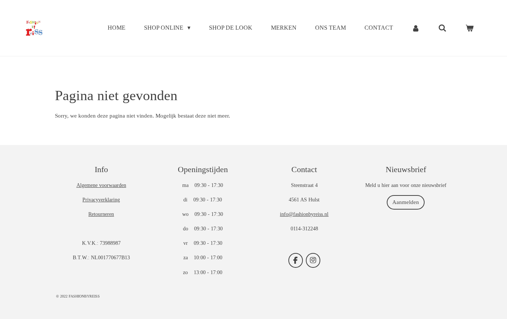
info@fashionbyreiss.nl (304, 214)
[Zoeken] (442, 28)
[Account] (415, 28)
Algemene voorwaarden (101, 185)
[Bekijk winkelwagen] (469, 28)
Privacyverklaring (101, 200)
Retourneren (101, 214)
